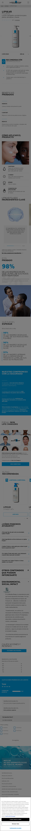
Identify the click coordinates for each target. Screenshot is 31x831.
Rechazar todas (15, 823)
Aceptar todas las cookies (15, 819)
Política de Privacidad (10, 816)
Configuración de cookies (15, 828)
